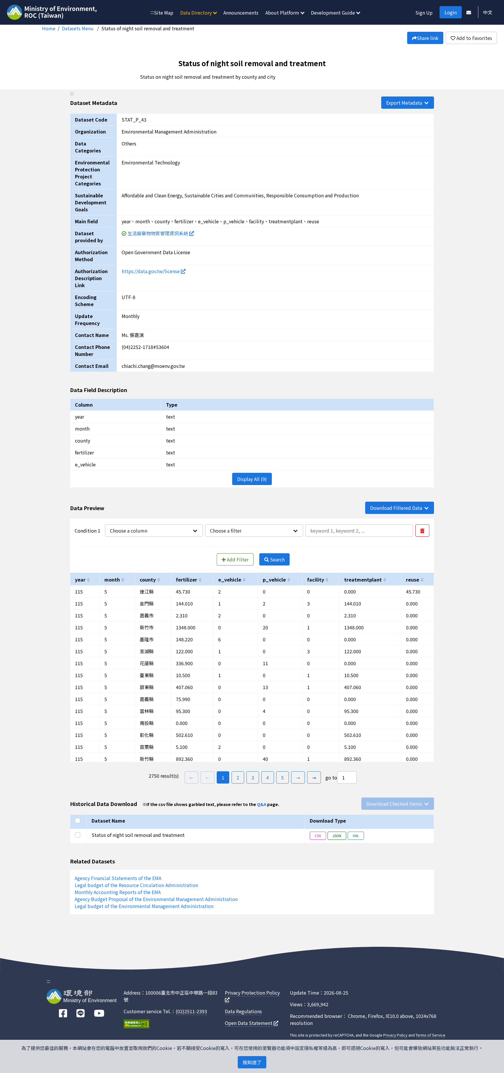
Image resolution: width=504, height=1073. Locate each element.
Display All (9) (252, 478)
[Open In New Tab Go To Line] (80, 1013)
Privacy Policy (395, 1035)
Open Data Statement (249, 1022)
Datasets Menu (78, 28)
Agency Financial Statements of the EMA (118, 877)
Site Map (163, 12)
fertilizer (186, 579)
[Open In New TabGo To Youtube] (99, 1013)
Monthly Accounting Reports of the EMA (118, 891)
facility (315, 579)
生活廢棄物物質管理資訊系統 (158, 233)
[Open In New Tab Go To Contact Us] (468, 12)
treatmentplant (363, 579)
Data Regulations (243, 1011)
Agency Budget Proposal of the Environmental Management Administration (156, 898)
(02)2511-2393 (191, 1011)
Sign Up (424, 12)
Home (48, 28)
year (80, 579)
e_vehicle (229, 579)
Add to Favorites (473, 37)
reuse (412, 579)
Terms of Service (430, 1035)
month (112, 579)
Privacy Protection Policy (252, 992)
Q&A (261, 804)
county (148, 579)
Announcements (240, 12)
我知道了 (252, 1062)
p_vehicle (274, 579)
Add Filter (237, 559)
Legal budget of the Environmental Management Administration (144, 905)
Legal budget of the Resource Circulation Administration (136, 884)
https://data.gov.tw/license (151, 271)
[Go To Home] (52, 13)
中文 (487, 12)
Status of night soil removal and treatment (147, 28)
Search (277, 559)
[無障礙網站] (136, 1024)
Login (450, 12)
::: (152, 11)
